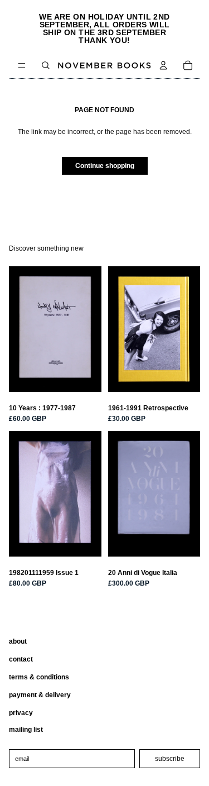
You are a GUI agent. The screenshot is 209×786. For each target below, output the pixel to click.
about (18, 641)
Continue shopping (104, 166)
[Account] (163, 65)
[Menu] (22, 65)
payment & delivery (40, 695)
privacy (21, 713)
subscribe (169, 759)
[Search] (45, 65)
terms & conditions (39, 677)
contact (21, 659)
